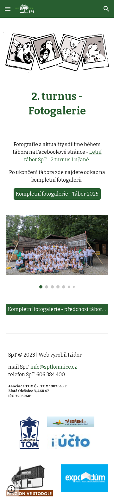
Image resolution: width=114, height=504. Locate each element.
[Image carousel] (57, 251)
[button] (7, 8)
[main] (57, 104)
